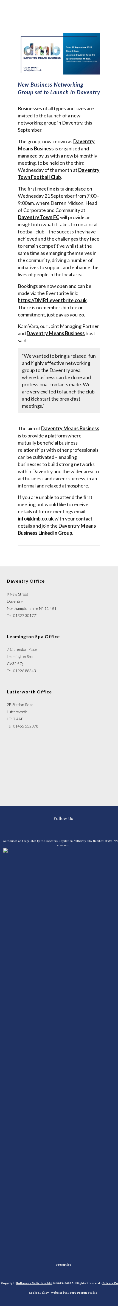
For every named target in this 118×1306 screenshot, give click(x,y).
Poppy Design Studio (82, 1292)
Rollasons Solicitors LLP (34, 1283)
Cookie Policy (39, 1292)
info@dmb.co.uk (36, 519)
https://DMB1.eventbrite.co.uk (52, 300)
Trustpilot (63, 1264)
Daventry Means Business (56, 333)
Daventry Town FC (38, 217)
